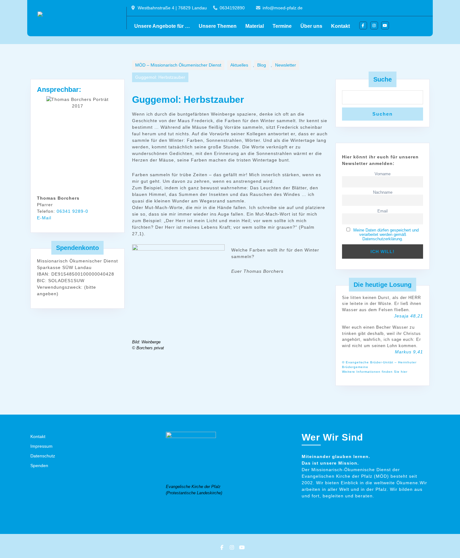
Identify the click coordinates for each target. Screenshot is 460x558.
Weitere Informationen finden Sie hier (374, 371)
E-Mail (44, 217)
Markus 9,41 (409, 351)
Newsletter (285, 64)
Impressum (41, 446)
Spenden (39, 465)
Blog (261, 64)
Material (254, 26)
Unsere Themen (218, 26)
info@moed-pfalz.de (283, 7)
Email (382, 211)
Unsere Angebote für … (162, 26)
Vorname (383, 174)
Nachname (382, 192)
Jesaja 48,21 (408, 315)
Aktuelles (239, 64)
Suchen (382, 114)
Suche (382, 79)
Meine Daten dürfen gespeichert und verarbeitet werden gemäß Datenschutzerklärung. (386, 234)
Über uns (311, 26)
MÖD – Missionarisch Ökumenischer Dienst (178, 64)
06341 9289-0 (72, 211)
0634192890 (232, 7)
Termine (282, 26)
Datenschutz (42, 455)
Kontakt (340, 26)
